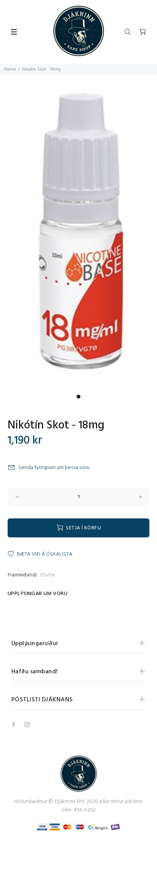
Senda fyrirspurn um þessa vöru (54, 467)
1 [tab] (78, 396)
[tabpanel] (78, 233)
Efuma (47, 575)
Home (10, 69)
